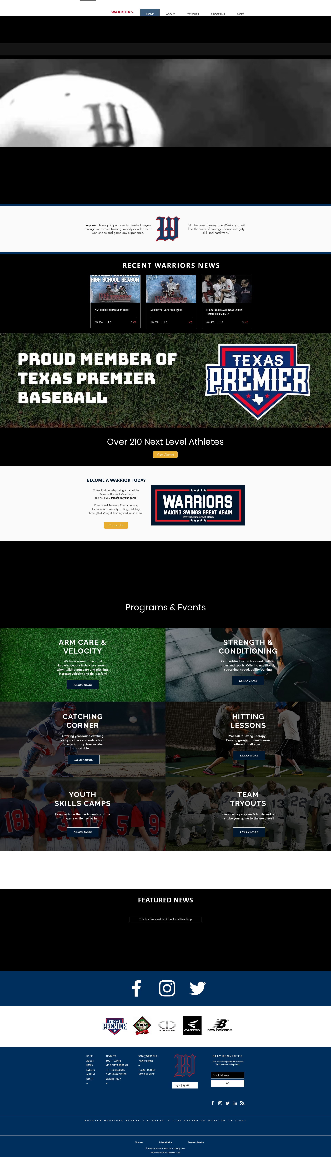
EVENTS (90, 1069)
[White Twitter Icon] (198, 988)
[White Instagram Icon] (167, 988)
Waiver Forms (145, 1060)
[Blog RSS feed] (242, 1103)
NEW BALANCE (146, 1074)
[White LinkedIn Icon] (235, 1103)
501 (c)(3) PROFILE (147, 1056)
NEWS (89, 1065)
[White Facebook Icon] (136, 988)
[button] (193, 14)
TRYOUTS (111, 1056)
